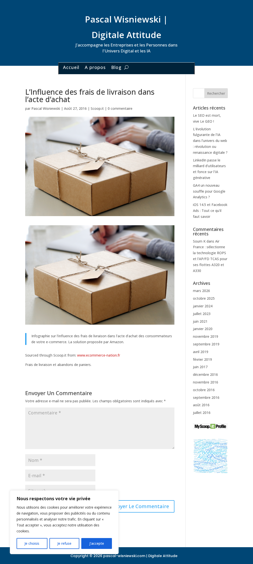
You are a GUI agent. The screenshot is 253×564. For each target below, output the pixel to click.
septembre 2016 (206, 397)
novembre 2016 (205, 382)
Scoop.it (97, 108)
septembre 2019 (206, 344)
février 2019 (202, 359)
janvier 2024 (202, 306)
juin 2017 (200, 366)
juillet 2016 (202, 412)
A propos (95, 68)
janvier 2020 (202, 328)
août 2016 (201, 405)
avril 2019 (200, 351)
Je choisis (31, 543)
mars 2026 (201, 290)
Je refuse (64, 543)
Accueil (71, 68)
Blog (116, 68)
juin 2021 (200, 321)
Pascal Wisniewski (45, 108)
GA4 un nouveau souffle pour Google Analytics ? (209, 191)
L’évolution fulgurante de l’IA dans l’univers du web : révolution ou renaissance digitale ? (210, 141)
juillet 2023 (202, 313)
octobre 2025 (204, 298)
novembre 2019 (205, 336)
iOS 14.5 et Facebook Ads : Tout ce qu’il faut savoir (210, 210)
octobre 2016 (204, 389)
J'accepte (96, 543)
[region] (64, 522)
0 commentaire (120, 108)
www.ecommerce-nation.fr (98, 355)
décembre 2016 (205, 374)
